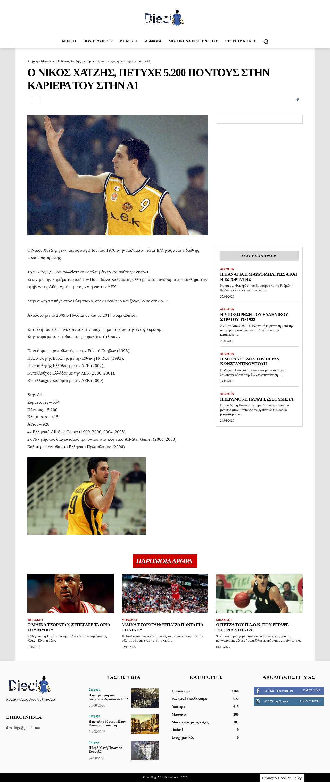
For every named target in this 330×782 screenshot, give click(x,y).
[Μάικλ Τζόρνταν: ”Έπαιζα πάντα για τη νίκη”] (165, 593)
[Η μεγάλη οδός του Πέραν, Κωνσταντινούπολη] (145, 724)
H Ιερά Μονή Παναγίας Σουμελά (256, 399)
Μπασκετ (47, 61)
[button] (266, 41)
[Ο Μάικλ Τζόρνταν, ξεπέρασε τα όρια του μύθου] (70, 593)
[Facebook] (297, 100)
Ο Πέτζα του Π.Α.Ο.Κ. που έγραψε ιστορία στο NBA (252, 627)
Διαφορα (227, 269)
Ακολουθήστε (310, 701)
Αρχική (32, 61)
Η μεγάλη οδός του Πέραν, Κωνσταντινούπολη (250, 362)
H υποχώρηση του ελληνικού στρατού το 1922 (254, 317)
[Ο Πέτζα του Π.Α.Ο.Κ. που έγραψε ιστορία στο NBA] (259, 593)
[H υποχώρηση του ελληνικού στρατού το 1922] (145, 698)
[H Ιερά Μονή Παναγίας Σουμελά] (145, 750)
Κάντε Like (311, 690)
